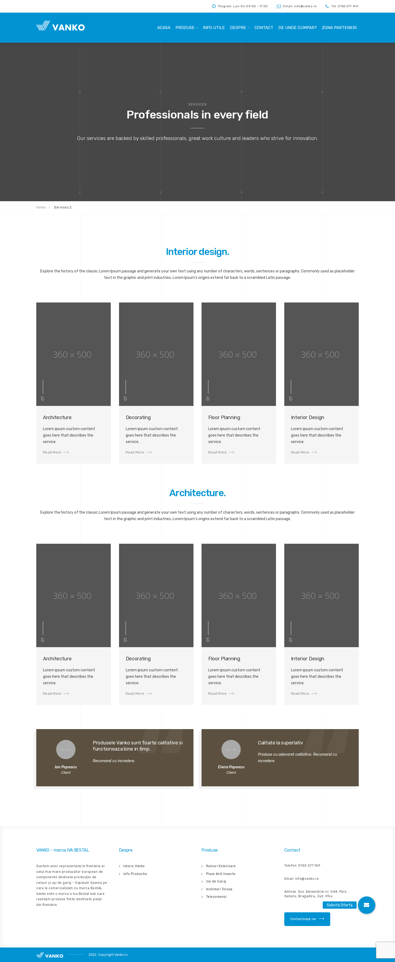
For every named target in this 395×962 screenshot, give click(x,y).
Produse (185, 27)
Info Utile (214, 27)
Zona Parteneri (339, 27)
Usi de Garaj (216, 881)
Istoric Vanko (134, 866)
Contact (263, 27)
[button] (366, 905)
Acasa (163, 27)
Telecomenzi (216, 897)
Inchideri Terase (219, 889)
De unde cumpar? (297, 27)
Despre (238, 27)
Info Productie (135, 874)
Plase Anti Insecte (221, 874)
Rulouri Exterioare (221, 866)
